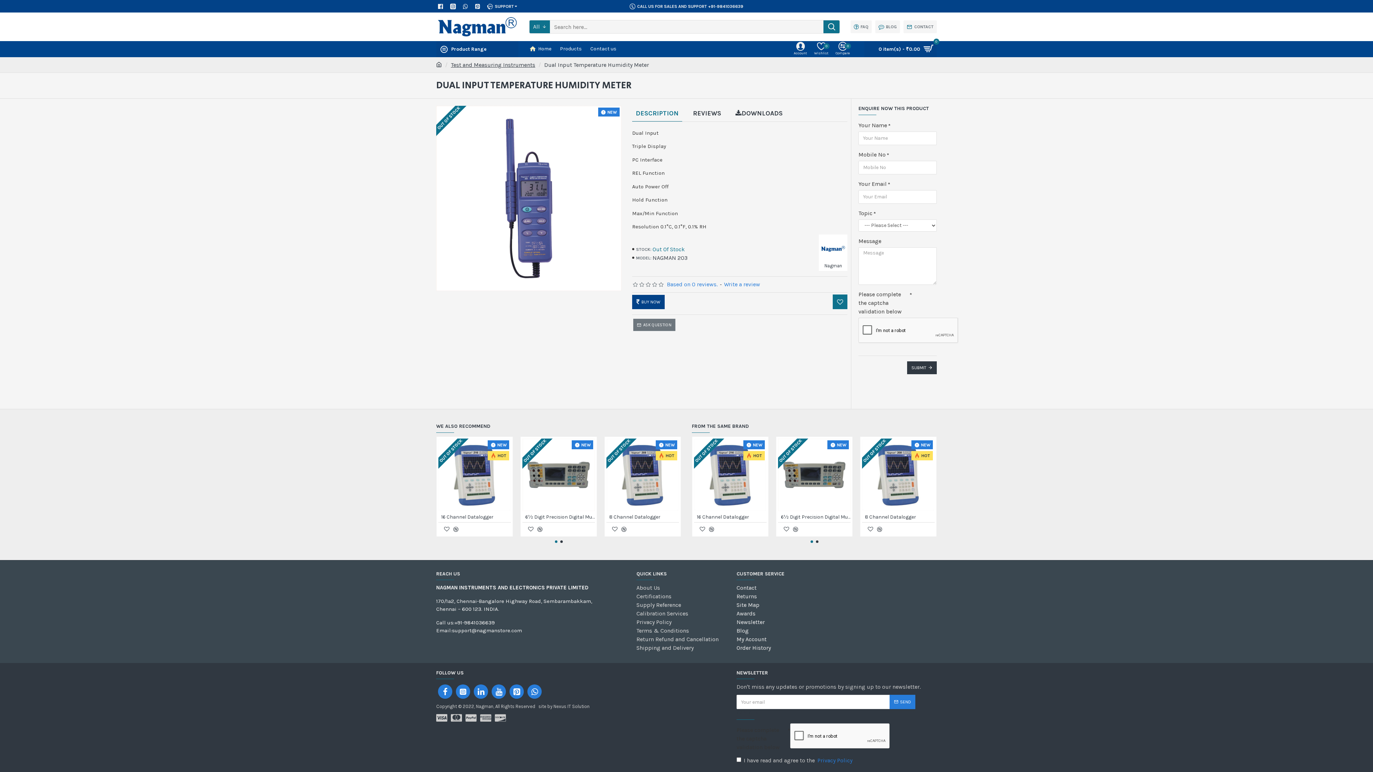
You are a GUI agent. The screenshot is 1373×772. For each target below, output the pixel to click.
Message (869, 241)
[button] (556, 541)
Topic (865, 213)
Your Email (872, 183)
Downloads (762, 113)
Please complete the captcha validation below (880, 303)
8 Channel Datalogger (466, 517)
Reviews (707, 113)
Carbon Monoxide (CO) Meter (558, 517)
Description (657, 113)
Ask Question (657, 325)
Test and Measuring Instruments (493, 64)
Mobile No (872, 154)
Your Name (872, 125)
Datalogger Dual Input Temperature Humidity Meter (644, 517)
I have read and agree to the (798, 760)
